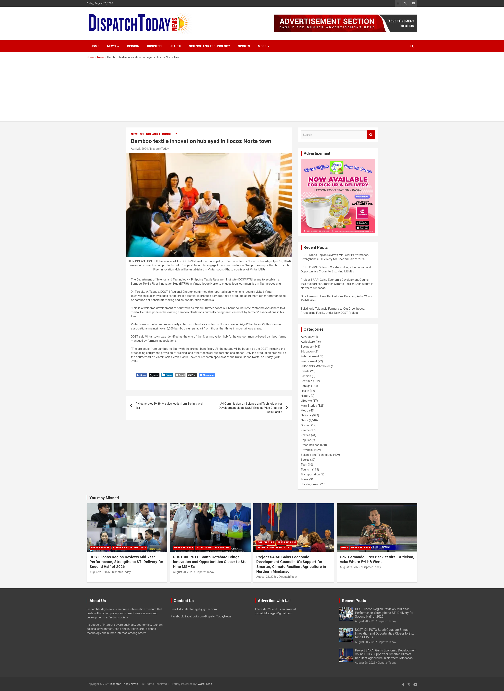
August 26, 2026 (350, 567)
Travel (305, 479)
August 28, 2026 (100, 572)
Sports (244, 46)
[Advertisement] (252, 88)
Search (371, 134)
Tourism (306, 469)
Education (307, 351)
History (305, 396)
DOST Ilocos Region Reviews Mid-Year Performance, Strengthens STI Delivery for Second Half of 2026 (126, 562)
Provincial (307, 450)
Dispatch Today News (124, 684)
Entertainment (310, 356)
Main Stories (309, 405)
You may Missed (104, 497)
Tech (304, 464)
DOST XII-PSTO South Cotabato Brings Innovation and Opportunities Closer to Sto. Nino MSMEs (210, 562)
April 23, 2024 (139, 148)
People (305, 430)
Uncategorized (310, 484)
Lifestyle (306, 400)
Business (154, 46)
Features (306, 381)
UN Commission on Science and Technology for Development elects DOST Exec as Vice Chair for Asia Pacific (250, 408)
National (306, 415)
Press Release (310, 445)
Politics (305, 435)
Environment (309, 361)
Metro (305, 410)
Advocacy (307, 337)
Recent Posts (354, 600)
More (262, 46)
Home (95, 46)
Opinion (133, 46)
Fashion (306, 376)
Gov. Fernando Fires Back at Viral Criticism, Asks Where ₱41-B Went (377, 559)
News (111, 46)
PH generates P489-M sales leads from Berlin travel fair (169, 406)
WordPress (205, 684)
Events (305, 371)
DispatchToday (159, 148)
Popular (306, 440)
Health (175, 46)
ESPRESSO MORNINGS (315, 366)
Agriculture (308, 341)
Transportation (310, 474)
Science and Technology (209, 46)
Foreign (305, 386)
